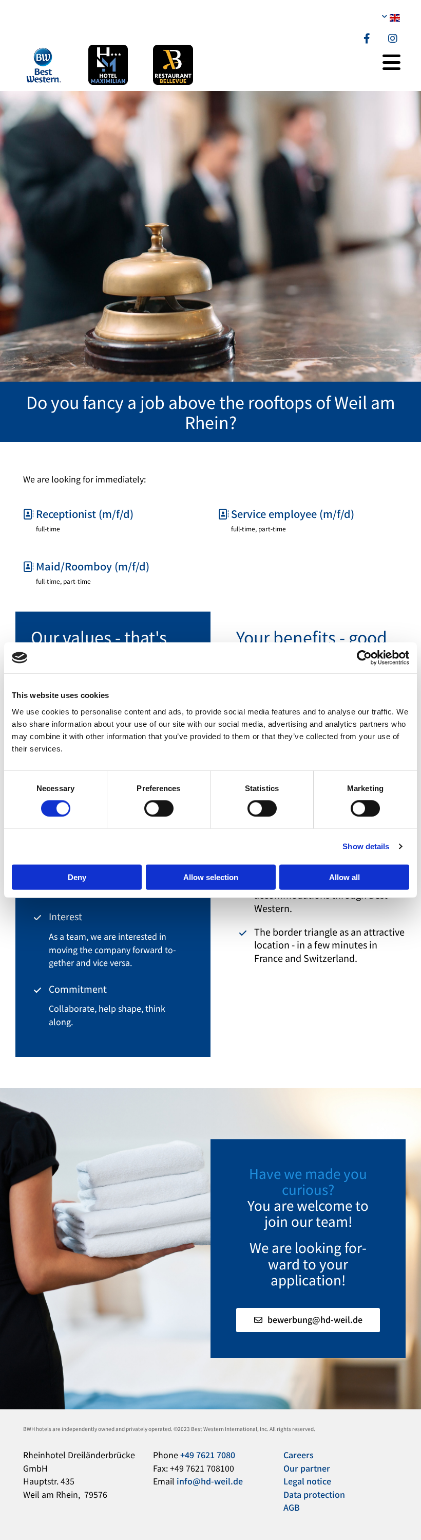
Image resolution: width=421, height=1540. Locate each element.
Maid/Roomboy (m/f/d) (86, 566)
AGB (291, 1507)
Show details (365, 846)
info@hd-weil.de (210, 1481)
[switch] (159, 808)
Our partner (306, 1468)
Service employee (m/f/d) (286, 513)
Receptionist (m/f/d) (78, 513)
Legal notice (307, 1481)
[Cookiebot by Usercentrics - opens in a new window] (364, 658)
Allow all (344, 876)
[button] (308, 1320)
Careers (299, 1454)
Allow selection (210, 876)
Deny (77, 876)
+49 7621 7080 (207, 1454)
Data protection (314, 1494)
